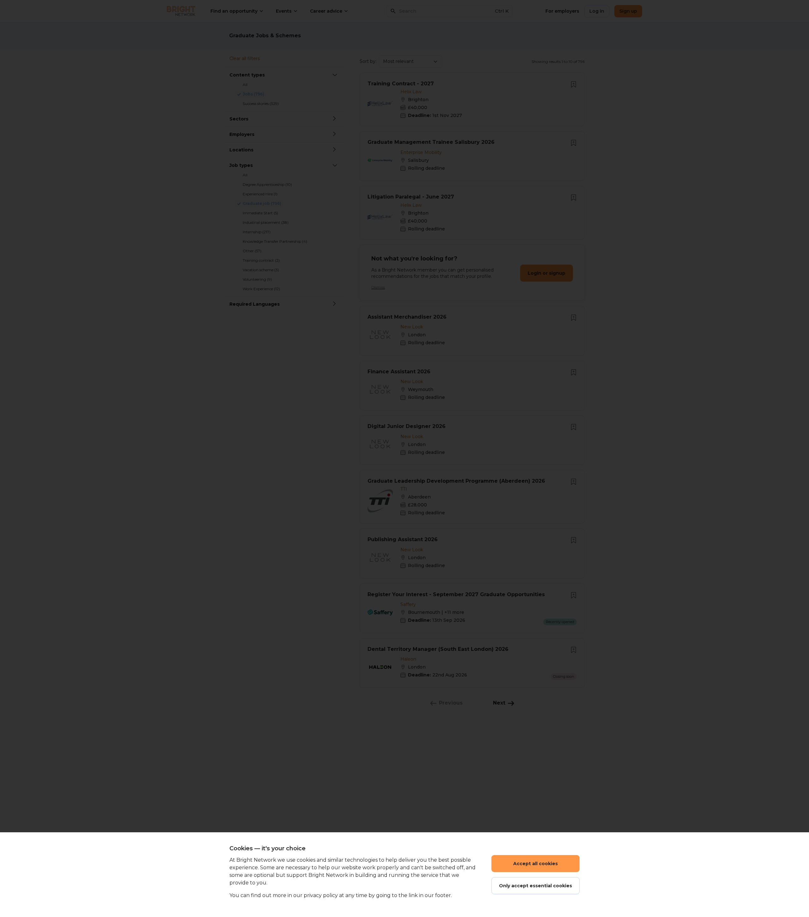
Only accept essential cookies (535, 886)
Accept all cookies (535, 863)
